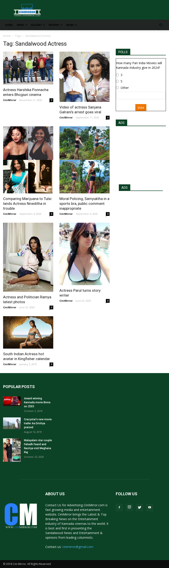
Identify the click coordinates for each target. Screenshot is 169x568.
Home (9, 24)
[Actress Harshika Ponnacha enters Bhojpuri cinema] (28, 68)
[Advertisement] (141, 154)
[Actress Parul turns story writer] (84, 254)
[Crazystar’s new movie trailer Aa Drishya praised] (12, 423)
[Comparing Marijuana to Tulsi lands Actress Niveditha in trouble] (28, 159)
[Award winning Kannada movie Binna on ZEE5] (12, 401)
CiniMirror (9, 100)
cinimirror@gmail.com (77, 547)
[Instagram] (129, 507)
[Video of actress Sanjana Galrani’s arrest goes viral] (84, 77)
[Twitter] (139, 507)
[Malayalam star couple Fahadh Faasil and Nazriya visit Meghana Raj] (12, 450)
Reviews (54, 24)
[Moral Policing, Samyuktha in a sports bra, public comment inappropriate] (84, 159)
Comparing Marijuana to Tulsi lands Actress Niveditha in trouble (27, 203)
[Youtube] (149, 507)
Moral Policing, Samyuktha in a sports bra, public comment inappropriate (84, 203)
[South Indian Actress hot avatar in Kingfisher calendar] (28, 332)
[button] (160, 25)
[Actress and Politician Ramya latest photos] (28, 257)
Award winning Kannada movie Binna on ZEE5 (37, 402)
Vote (141, 107)
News (20, 24)
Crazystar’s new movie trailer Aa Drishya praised (38, 423)
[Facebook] (119, 507)
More (70, 24)
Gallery (36, 24)
